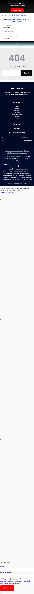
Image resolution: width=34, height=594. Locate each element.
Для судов (17, 112)
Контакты (17, 110)
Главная (17, 106)
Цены (17, 116)
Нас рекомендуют (17, 114)
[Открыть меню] (17, 44)
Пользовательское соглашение (14, 151)
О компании (17, 108)
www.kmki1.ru (20, 169)
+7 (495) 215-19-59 (8, 31)
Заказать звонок (17, 10)
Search (26, 73)
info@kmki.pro (7, 25)
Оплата (17, 118)
